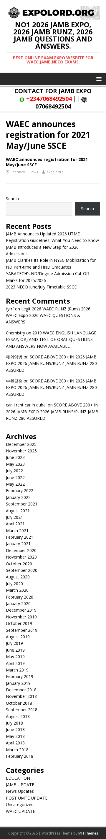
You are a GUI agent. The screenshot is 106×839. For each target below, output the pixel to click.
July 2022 (14, 470)
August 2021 (18, 510)
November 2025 (21, 451)
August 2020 (18, 577)
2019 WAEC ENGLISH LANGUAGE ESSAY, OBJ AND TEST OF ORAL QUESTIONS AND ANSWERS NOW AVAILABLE (51, 339)
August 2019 (18, 636)
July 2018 (14, 723)
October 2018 (19, 703)
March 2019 (17, 670)
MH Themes (88, 833)
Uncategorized (20, 804)
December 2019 (21, 610)
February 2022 (19, 490)
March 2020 (17, 590)
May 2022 (15, 484)
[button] (98, 78)
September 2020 (21, 570)
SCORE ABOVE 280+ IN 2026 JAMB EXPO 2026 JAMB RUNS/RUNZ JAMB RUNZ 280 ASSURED (51, 363)
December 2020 (21, 550)
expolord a (55, 172)
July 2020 (14, 583)
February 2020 (19, 597)
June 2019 (15, 650)
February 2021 (19, 537)
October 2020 (19, 564)
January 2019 (18, 683)
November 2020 (21, 557)
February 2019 (19, 676)
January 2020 (18, 603)
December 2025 (21, 444)
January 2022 (18, 497)
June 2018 (15, 729)
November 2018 (21, 696)
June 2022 (15, 477)
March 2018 (17, 749)
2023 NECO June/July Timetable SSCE (41, 287)
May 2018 (15, 736)
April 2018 (15, 743)
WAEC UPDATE (20, 811)
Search (12, 198)
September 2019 (21, 630)
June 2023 (15, 457)
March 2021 (17, 530)
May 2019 (15, 656)
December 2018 (21, 690)
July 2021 (14, 517)
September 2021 (21, 504)
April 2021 (15, 524)
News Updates (20, 791)
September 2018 (21, 709)
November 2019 (21, 617)
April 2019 (15, 663)
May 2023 (15, 464)
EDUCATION (18, 778)
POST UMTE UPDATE (26, 798)
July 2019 (14, 643)
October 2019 (19, 623)
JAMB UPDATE (20, 784)
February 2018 (19, 756)
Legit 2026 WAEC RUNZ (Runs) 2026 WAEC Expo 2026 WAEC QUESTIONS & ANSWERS (48, 315)
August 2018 (18, 716)
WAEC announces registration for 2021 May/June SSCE (47, 162)
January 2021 (18, 543)
